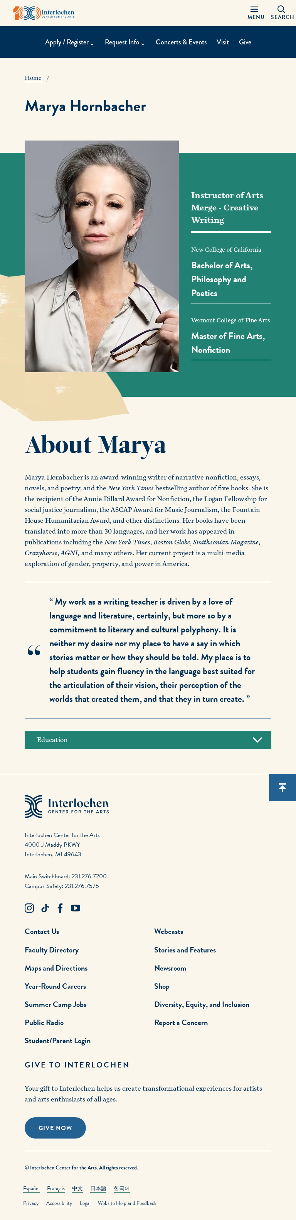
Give (245, 42)
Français (56, 1188)
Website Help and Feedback (127, 1203)
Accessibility (59, 1203)
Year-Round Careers (55, 986)
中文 (77, 1188)
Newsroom (170, 968)
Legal (85, 1203)
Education (52, 739)
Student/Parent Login (58, 1040)
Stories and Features (185, 950)
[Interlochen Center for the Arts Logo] (44, 13)
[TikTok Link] (44, 908)
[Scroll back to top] (282, 787)
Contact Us (42, 931)
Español (31, 1188)
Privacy (31, 1203)
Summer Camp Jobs (55, 1004)
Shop (162, 986)
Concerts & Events (181, 42)
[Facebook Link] (60, 908)
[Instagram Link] (29, 908)
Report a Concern (181, 1022)
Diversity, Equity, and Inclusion (201, 1004)
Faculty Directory (52, 950)
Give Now (55, 1128)
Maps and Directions (56, 968)
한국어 (122, 1188)
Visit (223, 42)
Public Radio (44, 1022)
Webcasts (168, 931)
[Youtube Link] (75, 908)
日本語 (98, 1188)
